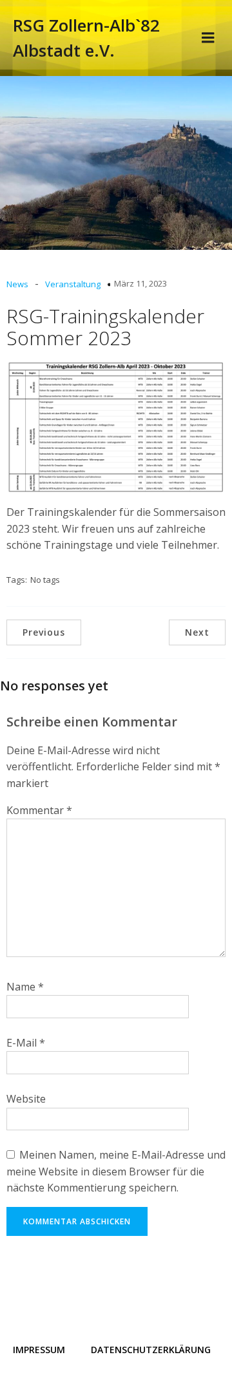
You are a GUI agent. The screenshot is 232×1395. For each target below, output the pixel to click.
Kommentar (39, 810)
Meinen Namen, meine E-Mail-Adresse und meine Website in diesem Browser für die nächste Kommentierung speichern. (116, 1171)
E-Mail (25, 1043)
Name (25, 987)
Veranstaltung (73, 284)
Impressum (39, 1349)
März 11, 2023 (140, 283)
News (17, 284)
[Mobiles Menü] (208, 38)
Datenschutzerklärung (151, 1349)
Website (26, 1099)
